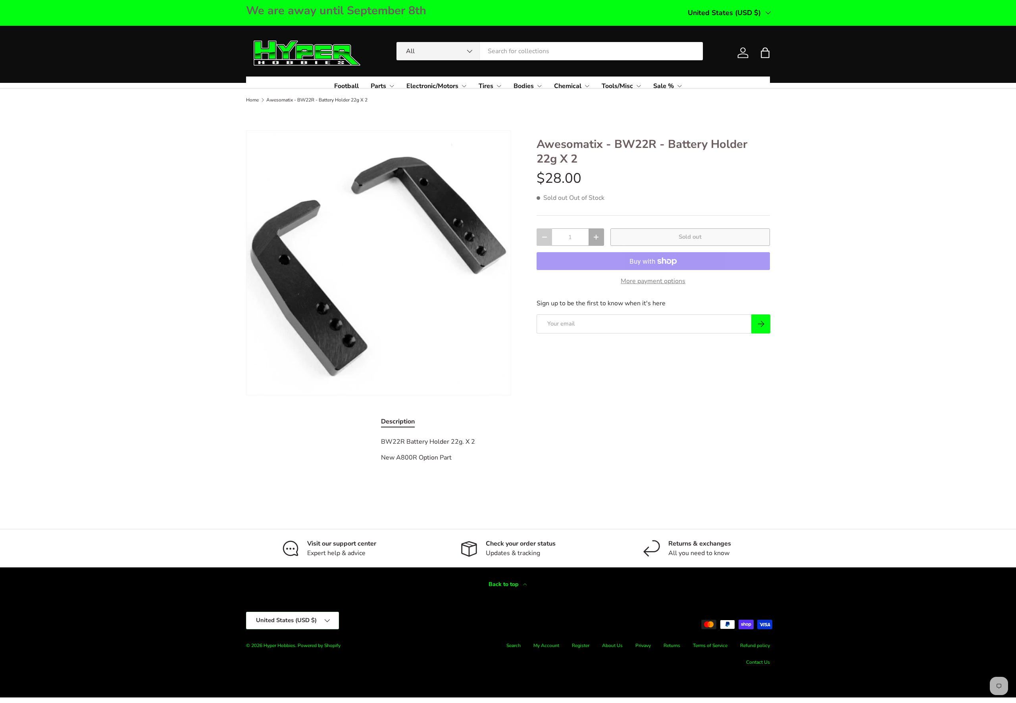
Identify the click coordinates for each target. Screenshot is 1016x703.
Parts (378, 86)
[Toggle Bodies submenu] (539, 86)
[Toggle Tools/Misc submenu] (638, 86)
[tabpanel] (508, 457)
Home (252, 100)
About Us (612, 645)
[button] (765, 52)
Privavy (643, 645)
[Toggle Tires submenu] (499, 86)
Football (346, 86)
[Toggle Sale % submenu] (679, 86)
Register (580, 645)
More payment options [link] (653, 281)
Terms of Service (710, 645)
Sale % (663, 86)
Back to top (504, 584)
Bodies (524, 86)
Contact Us (758, 662)
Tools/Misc (617, 86)
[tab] (398, 421)
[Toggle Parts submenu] (391, 86)
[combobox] (549, 51)
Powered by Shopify (319, 645)
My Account (546, 645)
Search (513, 645)
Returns (672, 645)
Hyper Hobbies (279, 645)
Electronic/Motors (432, 86)
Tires (486, 86)
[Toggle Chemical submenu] (587, 86)
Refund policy (755, 645)
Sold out (690, 237)
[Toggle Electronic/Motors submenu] (464, 86)
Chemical (567, 86)
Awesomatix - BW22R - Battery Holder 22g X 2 (317, 100)
